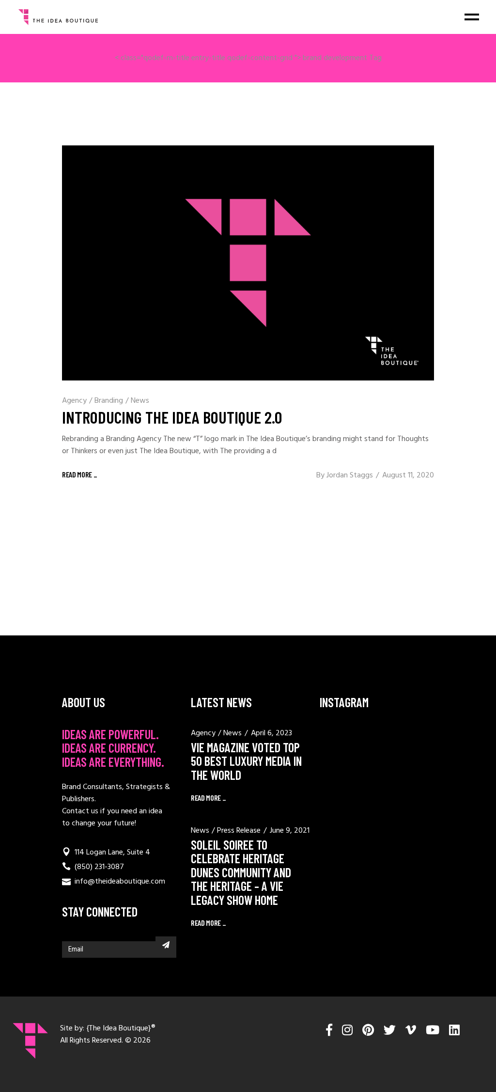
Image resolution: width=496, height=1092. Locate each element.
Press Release (239, 830)
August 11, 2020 (408, 475)
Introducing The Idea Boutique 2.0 (172, 417)
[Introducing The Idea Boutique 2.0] (248, 262)
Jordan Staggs (349, 475)
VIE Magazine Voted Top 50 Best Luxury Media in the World (246, 761)
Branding (108, 401)
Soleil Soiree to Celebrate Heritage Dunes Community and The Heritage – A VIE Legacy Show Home (241, 872)
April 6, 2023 (271, 733)
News (140, 401)
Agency (74, 401)
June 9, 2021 (290, 830)
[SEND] (165, 944)
